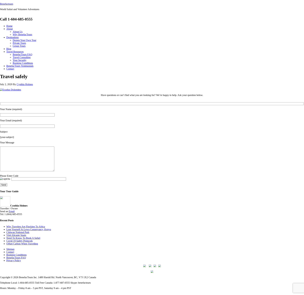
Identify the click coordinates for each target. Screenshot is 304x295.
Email (12, 211)
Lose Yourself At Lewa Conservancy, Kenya (28, 229)
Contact (10, 252)
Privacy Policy (13, 260)
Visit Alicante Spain (16, 235)
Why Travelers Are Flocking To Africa (25, 226)
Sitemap (10, 249)
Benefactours (6, 4)
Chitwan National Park (17, 232)
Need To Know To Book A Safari (23, 238)
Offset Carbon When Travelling (22, 243)
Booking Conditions (16, 254)
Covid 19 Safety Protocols (19, 240)
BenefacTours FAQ (16, 257)
